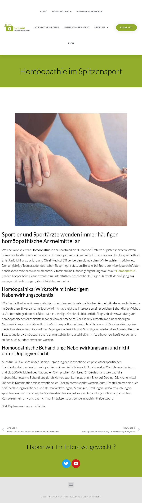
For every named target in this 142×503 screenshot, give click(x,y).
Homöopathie (60, 11)
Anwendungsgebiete (89, 11)
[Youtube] (76, 463)
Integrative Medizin (46, 27)
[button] (71, 485)
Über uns (99, 27)
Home (43, 11)
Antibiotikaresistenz (77, 27)
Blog (71, 43)
